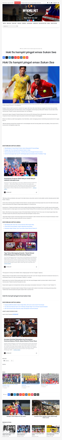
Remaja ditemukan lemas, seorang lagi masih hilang (31, 2)
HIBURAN (24, 23)
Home (22, 48)
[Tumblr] (12, 57)
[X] (7, 57)
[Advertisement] (31, 37)
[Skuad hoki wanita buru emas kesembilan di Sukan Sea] (31, 378)
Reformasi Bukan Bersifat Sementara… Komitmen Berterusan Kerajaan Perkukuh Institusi (24, 151)
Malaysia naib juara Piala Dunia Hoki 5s (48, 384)
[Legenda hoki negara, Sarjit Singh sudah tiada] (8, 429)
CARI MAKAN (29, 23)
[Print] (38, 394)
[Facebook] (4, 57)
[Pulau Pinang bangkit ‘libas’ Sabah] (38, 429)
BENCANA (9, 23)
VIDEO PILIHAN (54, 23)
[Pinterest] (15, 57)
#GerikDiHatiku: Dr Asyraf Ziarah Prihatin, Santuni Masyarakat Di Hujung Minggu (22, 148)
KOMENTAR (35, 23)
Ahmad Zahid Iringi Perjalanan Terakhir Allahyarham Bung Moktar (18, 226)
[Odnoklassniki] (24, 57)
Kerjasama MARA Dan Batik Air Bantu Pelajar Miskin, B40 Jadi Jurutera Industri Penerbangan (24, 304)
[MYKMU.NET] (31, 12)
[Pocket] (27, 57)
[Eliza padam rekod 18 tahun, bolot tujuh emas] (53, 429)
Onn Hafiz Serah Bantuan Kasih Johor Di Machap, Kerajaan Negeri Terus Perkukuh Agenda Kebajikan (26, 306)
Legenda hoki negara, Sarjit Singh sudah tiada (8, 434)
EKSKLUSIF (14, 23)
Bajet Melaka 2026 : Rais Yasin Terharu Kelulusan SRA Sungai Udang (19, 224)
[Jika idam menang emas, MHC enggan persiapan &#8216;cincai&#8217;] (11, 378)
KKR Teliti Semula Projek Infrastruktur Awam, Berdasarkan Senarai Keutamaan (21, 308)
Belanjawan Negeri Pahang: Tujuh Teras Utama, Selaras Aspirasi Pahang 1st (21, 228)
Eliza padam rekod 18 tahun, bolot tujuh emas (53, 434)
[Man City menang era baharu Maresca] (23, 429)
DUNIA (48, 23)
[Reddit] (18, 57)
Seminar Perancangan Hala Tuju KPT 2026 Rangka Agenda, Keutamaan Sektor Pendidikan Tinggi (25, 153)
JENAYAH (19, 23)
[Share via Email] (35, 394)
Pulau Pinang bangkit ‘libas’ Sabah (38, 434)
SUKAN (25, 48)
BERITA (4, 23)
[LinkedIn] (9, 57)
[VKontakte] (21, 57)
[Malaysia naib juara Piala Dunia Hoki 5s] (50, 378)
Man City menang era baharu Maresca (22, 434)
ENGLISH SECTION (42, 23)
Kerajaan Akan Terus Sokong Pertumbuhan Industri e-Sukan (17, 150)
